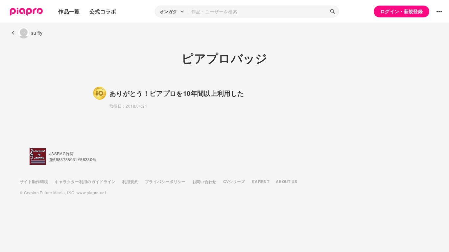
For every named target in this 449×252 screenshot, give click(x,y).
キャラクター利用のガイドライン (85, 181)
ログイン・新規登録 (401, 11)
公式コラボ (102, 11)
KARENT (260, 181)
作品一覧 (69, 11)
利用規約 (130, 181)
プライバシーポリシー (165, 181)
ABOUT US (286, 181)
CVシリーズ (234, 181)
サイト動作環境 (34, 181)
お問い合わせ (204, 181)
